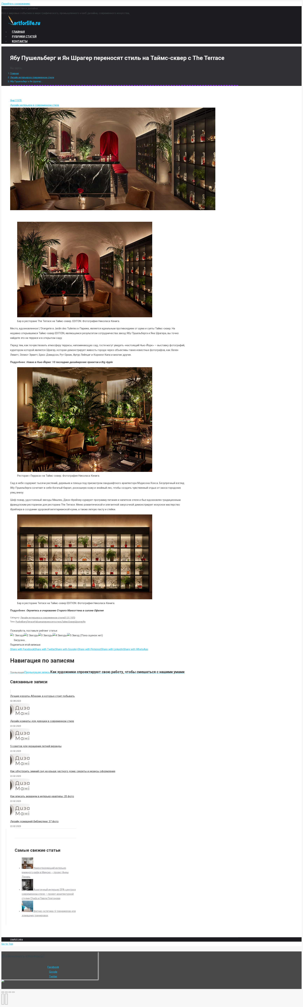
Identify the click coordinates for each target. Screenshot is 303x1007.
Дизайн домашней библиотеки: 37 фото (34, 821)
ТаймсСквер (68, 621)
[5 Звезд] (73, 635)
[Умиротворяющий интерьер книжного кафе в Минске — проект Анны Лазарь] (28, 868)
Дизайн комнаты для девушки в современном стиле (42, 721)
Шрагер (79, 621)
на (42, 621)
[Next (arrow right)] (6, 999)
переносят (48, 621)
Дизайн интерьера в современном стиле (32, 77)
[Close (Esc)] (2, 992)
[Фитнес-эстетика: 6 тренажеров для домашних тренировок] (28, 911)
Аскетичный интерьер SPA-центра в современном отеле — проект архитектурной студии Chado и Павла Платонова (49, 894)
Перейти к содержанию (15, 3)
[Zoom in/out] (13, 992)
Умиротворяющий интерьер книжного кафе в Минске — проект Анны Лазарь (45, 872)
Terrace (30, 621)
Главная (14, 73)
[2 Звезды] (31, 635)
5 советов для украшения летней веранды (36, 746)
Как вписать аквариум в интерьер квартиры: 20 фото (42, 796)
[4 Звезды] (60, 635)
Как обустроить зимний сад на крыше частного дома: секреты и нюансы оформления (62, 771)
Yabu (36, 621)
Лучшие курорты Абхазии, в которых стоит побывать (42, 696)
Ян (84, 621)
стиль (59, 621)
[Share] (6, 992)
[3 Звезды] (45, 635)
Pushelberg (21, 621)
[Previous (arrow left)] (2, 999)
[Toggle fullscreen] (9, 992)
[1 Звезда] (17, 635)
